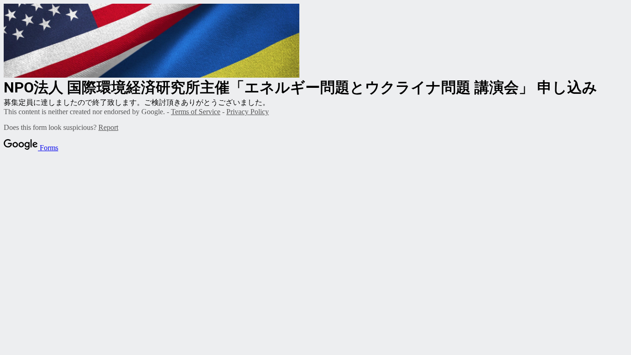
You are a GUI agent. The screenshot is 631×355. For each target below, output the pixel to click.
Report (108, 127)
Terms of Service (195, 112)
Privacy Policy (247, 112)
